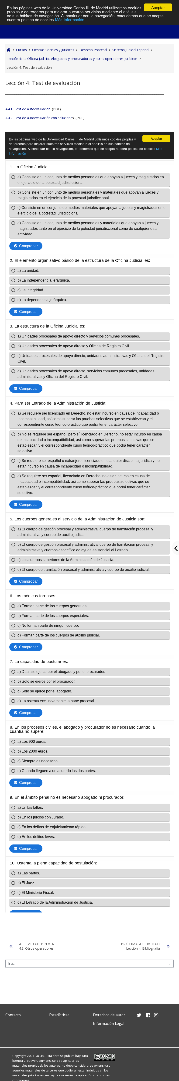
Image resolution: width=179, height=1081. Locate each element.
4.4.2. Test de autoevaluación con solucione (38, 118)
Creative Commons (37, 1060)
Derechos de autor (109, 1014)
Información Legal (108, 1023)
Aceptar (158, 7)
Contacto (13, 1014)
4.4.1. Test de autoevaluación (27, 109)
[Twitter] (10, 1034)
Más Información (69, 19)
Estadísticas (59, 1014)
